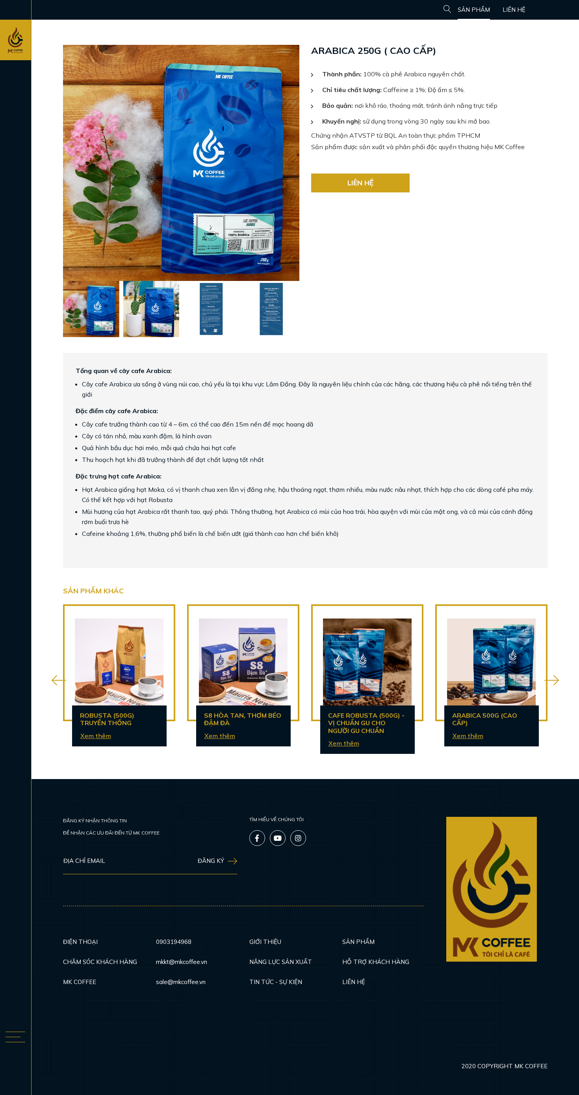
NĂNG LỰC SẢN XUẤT (280, 962)
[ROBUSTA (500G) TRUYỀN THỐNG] (119, 663)
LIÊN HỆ (514, 9)
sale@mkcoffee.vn (181, 982)
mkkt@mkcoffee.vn (181, 962)
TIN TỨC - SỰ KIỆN (275, 982)
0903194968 (173, 941)
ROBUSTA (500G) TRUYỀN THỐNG (107, 719)
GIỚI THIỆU (265, 941)
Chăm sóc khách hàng (100, 962)
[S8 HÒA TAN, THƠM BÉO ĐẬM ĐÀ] (243, 663)
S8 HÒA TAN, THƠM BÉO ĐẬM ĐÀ (242, 719)
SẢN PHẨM (474, 9)
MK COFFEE (79, 982)
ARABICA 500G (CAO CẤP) (484, 719)
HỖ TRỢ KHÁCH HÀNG (375, 962)
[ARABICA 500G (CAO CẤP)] (491, 663)
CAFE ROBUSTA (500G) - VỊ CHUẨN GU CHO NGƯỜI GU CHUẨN (366, 723)
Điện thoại (80, 941)
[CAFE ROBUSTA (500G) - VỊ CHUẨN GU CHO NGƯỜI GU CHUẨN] (367, 663)
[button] (59, 681)
